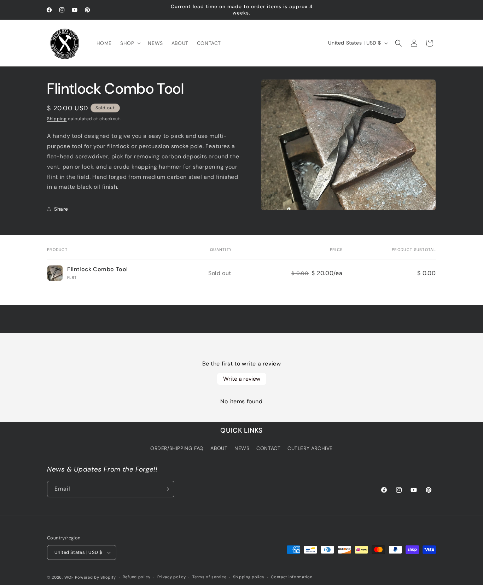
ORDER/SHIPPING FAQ (177, 448)
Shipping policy (248, 576)
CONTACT (268, 448)
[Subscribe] (166, 489)
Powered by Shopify (95, 577)
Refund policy (137, 576)
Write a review (241, 378)
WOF (69, 577)
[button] (130, 43)
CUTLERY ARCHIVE (310, 448)
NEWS (241, 448)
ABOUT (218, 448)
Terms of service (209, 576)
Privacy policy (171, 576)
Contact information (291, 576)
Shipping (57, 119)
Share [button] (61, 209)
